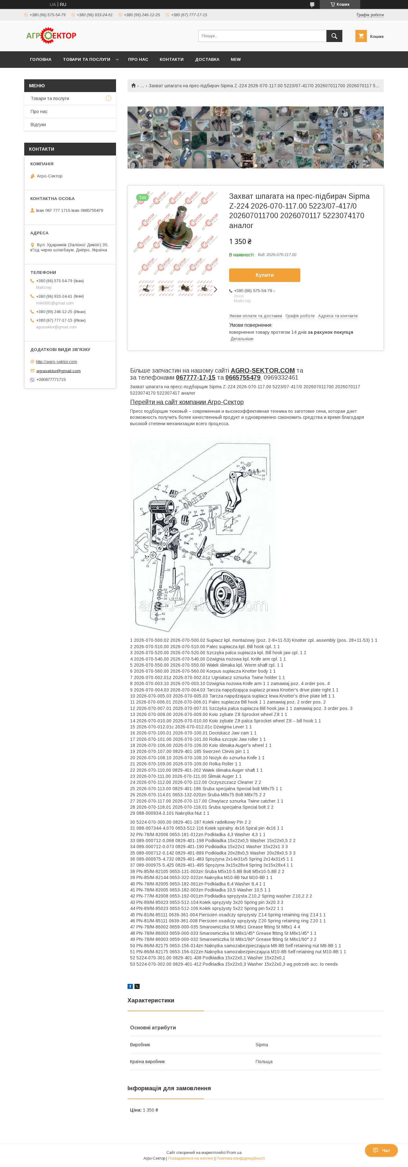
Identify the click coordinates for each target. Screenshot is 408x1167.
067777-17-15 (195, 377)
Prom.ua (234, 1152)
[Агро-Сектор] (51, 43)
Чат (386, 1150)
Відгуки (38, 124)
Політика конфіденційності (240, 1158)
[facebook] (130, 987)
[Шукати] (334, 36)
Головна (40, 59)
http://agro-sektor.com (56, 361)
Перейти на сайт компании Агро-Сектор (187, 401)
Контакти (172, 59)
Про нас (138, 59)
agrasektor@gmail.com (58, 370)
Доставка (207, 59)
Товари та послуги (86, 59)
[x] (137, 987)
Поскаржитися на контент (191, 1158)
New (236, 59)
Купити (265, 275)
